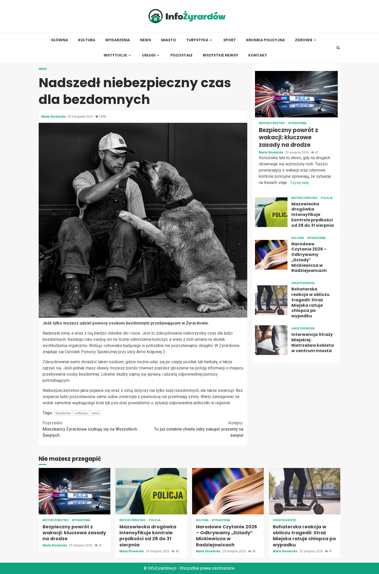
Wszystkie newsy (220, 55)
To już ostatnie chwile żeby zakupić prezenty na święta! (198, 429)
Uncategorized (303, 283)
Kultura (86, 40)
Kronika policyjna (265, 40)
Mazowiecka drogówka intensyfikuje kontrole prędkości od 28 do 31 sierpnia (271, 212)
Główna (59, 40)
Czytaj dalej (299, 183)
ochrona (81, 413)
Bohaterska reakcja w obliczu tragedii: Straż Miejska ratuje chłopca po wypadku (271, 300)
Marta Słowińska (53, 116)
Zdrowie (303, 40)
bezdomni (63, 413)
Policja (327, 198)
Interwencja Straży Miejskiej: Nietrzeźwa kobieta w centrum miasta (271, 340)
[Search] (338, 48)
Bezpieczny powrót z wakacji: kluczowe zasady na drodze (296, 94)
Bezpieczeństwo (272, 123)
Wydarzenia (117, 40)
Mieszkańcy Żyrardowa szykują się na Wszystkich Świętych (90, 429)
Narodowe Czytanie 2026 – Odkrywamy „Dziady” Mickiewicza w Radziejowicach (271, 255)
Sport (229, 40)
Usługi (148, 55)
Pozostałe (181, 55)
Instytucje (115, 55)
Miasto (168, 40)
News (145, 40)
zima (95, 413)
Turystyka (197, 40)
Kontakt (257, 55)
